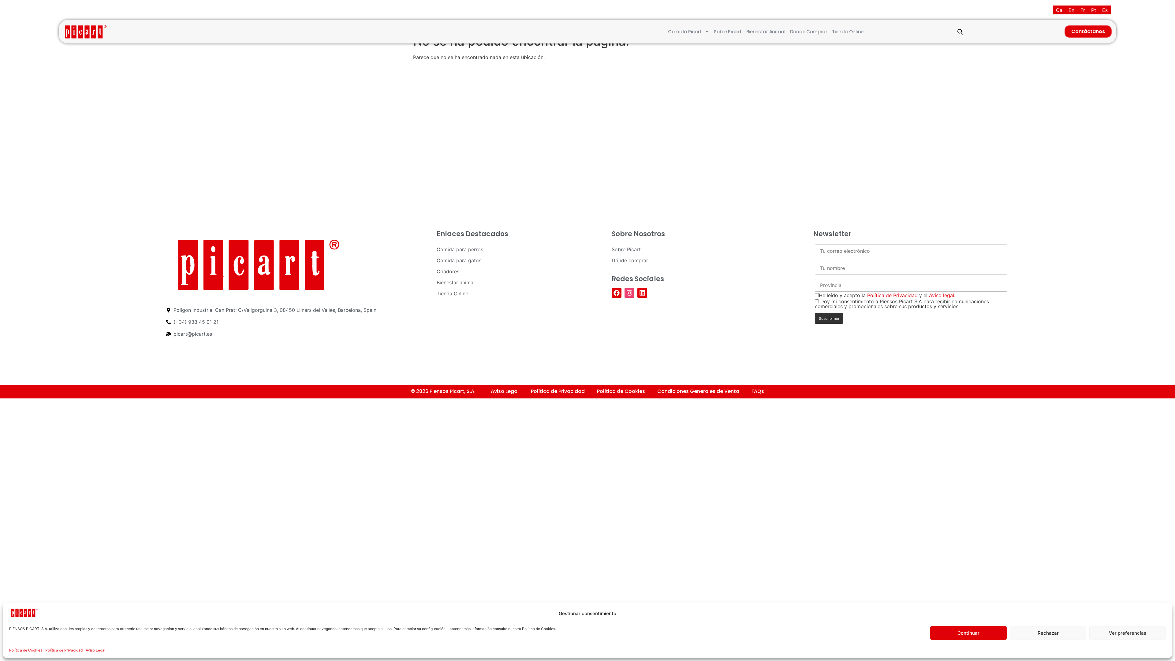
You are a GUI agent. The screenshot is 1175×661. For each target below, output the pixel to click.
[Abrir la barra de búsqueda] (960, 31)
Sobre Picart (727, 31)
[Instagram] (629, 293)
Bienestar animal (765, 31)
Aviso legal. (942, 295)
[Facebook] (616, 293)
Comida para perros (460, 249)
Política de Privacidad (64, 650)
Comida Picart (685, 31)
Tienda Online (848, 31)
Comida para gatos (459, 260)
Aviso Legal (95, 650)
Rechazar (1048, 633)
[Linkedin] (642, 293)
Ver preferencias (1127, 633)
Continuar (968, 633)
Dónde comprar (808, 31)
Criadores (448, 271)
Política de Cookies (25, 650)
